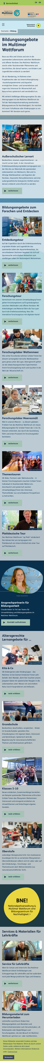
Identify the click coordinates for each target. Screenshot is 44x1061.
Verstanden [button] (8, 1057)
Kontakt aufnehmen (16, 622)
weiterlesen (13, 191)
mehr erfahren (14, 694)
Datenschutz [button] (12, 1052)
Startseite (5, 31)
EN (36, 3)
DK (40, 3)
